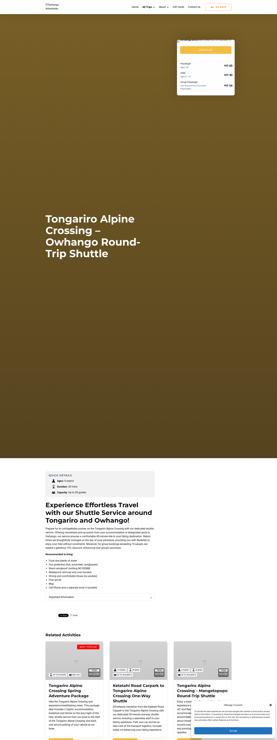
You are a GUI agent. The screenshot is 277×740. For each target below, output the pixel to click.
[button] (270, 705)
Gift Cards (178, 6)
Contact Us (194, 6)
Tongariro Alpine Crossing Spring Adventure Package (69, 690)
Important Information (61, 597)
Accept (233, 730)
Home (135, 6)
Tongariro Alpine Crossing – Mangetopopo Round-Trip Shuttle (202, 690)
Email (75, 615)
